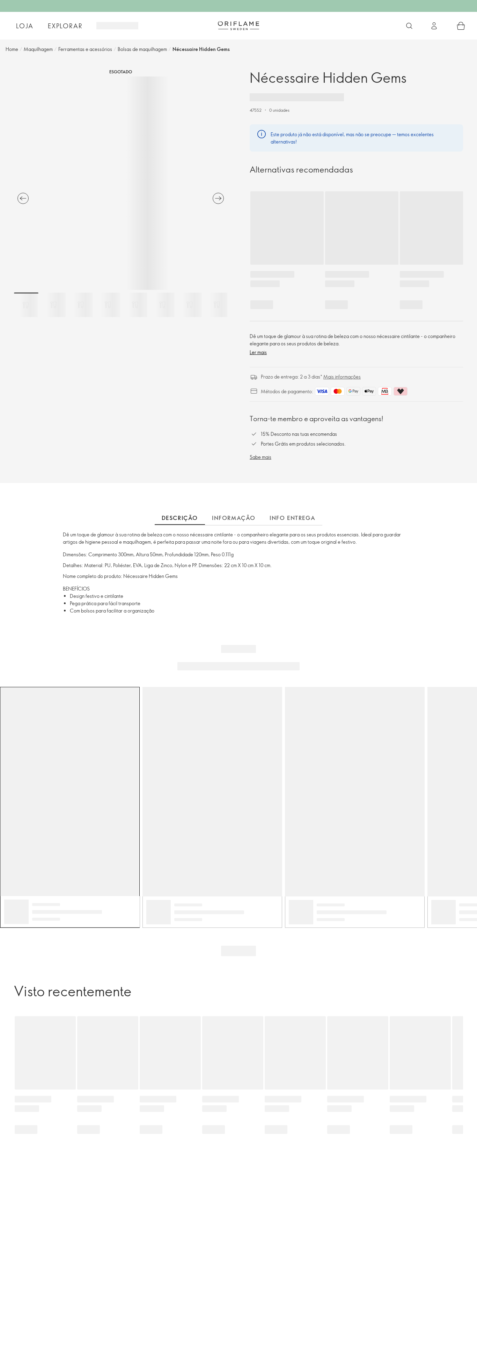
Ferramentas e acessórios (85, 49)
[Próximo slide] (218, 198)
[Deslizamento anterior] (23, 198)
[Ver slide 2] (53, 305)
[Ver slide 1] (26, 305)
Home (12, 49)
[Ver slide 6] (162, 305)
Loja (24, 26)
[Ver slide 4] (108, 305)
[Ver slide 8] (217, 305)
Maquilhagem (38, 49)
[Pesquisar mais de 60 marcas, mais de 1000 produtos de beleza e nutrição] (409, 26)
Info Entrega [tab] (292, 518)
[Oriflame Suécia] (238, 25)
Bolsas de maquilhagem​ (142, 49)
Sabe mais (260, 457)
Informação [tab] (234, 518)
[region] (120, 183)
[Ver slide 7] (189, 305)
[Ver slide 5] (135, 305)
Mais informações (342, 376)
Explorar (65, 26)
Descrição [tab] (180, 518)
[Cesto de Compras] (461, 26)
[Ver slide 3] (80, 305)
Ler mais (258, 352)
